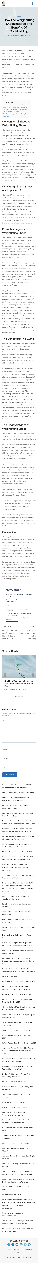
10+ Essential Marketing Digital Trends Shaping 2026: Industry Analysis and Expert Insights (18, 961)
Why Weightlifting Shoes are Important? (15, 107)
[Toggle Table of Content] (27, 102)
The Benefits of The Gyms (11, 111)
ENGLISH (9, 1249)
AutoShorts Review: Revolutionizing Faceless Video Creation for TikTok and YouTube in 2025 (18, 1050)
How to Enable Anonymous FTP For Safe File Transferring (28, 633)
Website (6, 768)
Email (5, 759)
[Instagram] (21, 1244)
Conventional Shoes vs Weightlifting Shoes (16, 105)
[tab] (15, 696)
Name (6, 749)
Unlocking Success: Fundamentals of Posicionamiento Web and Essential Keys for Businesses (18, 867)
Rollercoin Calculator (9, 977)
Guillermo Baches (15, 35)
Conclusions (6, 116)
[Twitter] (8, 1244)
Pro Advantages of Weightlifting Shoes (15, 109)
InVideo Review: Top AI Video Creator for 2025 (19, 1043)
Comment (7, 721)
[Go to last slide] (5, 675)
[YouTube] (17, 1244)
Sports (19, 16)
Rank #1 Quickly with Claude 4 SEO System (18, 793)
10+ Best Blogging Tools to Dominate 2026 (17, 852)
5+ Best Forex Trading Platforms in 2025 (16, 1030)
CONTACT (19, 1253)
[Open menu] (34, 3)
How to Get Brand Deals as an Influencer (17, 1143)
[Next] (33, 675)
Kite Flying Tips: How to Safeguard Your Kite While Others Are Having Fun (9, 633)
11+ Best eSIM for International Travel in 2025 (18, 981)
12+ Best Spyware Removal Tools (14, 1082)
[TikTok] (25, 1244)
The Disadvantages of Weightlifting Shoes (16, 114)
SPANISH (17, 1249)
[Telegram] (12, 1244)
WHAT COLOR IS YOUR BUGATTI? (14, 1102)
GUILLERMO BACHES (19, 1241)
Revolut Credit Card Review (12, 1195)
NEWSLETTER (27, 1249)
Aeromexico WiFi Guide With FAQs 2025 (16, 994)
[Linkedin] (29, 1244)
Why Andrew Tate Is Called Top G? (14, 1107)
